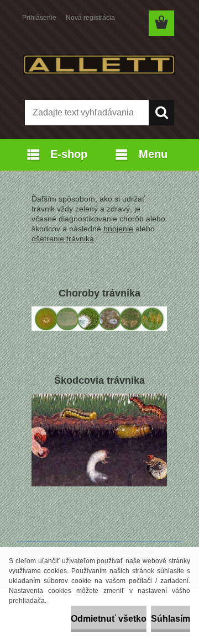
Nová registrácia (90, 18)
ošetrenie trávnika (63, 238)
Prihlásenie (39, 18)
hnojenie (118, 228)
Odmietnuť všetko (108, 618)
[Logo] (99, 64)
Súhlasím (170, 618)
